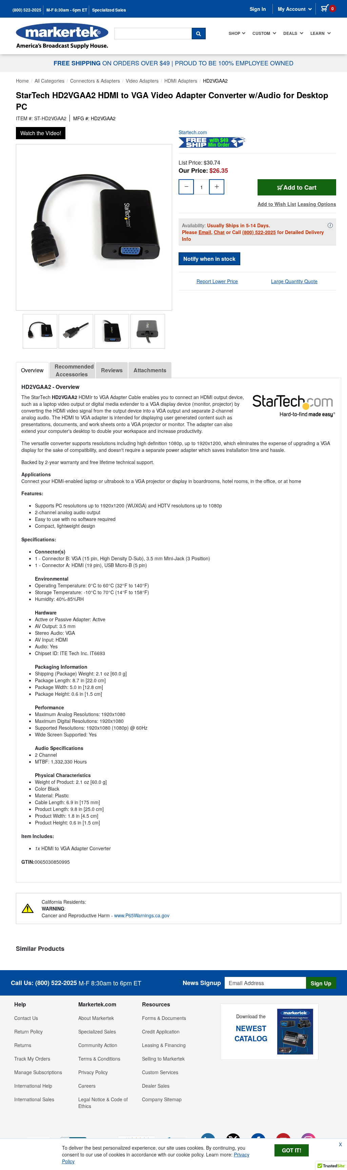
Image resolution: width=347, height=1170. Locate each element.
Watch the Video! (40, 133)
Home (22, 80)
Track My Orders (32, 1058)
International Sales (34, 1099)
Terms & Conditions (99, 1058)
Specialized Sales (109, 10)
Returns (22, 1045)
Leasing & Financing (164, 1045)
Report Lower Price (217, 281)
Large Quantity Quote (294, 281)
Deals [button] (290, 33)
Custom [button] (261, 33)
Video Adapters (142, 80)
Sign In (258, 8)
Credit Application (161, 1031)
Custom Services (160, 1072)
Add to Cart (300, 187)
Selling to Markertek (163, 1058)
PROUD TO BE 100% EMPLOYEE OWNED (234, 62)
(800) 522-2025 (27, 10)
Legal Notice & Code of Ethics (103, 1102)
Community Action (97, 1045)
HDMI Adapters (180, 80)
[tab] (32, 370)
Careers (87, 1085)
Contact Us (26, 1018)
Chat (219, 232)
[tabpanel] (178, 627)
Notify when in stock (209, 259)
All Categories (49, 80)
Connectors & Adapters (95, 80)
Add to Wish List (277, 204)
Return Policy (28, 1031)
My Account (292, 8)
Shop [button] (234, 33)
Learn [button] (318, 33)
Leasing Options (317, 204)
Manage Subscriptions (38, 1072)
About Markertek (96, 1018)
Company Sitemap (162, 1099)
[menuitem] (237, 33)
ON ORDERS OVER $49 (112, 62)
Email (205, 232)
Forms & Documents (164, 1018)
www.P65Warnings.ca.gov (141, 915)
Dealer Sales (155, 1085)
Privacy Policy (93, 1072)
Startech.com (193, 132)
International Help (33, 1085)
